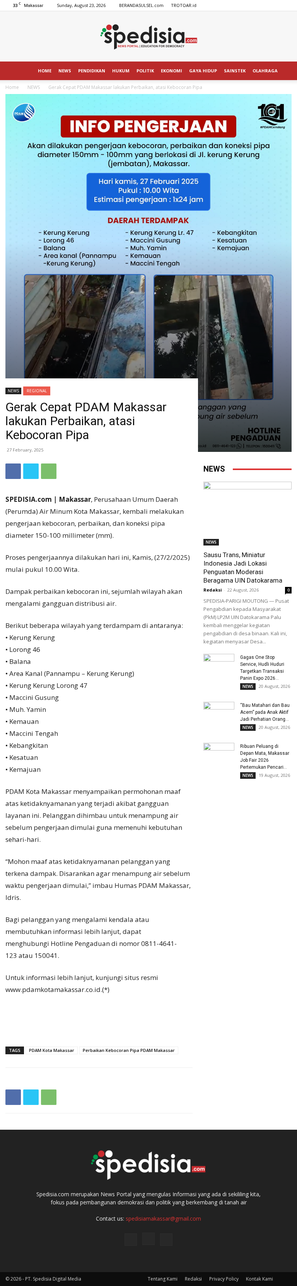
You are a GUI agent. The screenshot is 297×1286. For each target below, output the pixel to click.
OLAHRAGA (265, 71)
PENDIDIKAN (91, 71)
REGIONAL (37, 390)
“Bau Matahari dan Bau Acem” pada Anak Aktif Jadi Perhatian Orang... (265, 712)
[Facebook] (260, 5)
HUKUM (121, 71)
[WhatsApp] (48, 471)
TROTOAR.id (183, 5)
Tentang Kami (163, 1279)
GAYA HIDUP (203, 71)
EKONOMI (171, 71)
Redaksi (212, 590)
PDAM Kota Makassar (51, 1050)
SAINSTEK (235, 71)
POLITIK (145, 71)
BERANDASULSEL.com (141, 5)
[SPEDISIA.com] (148, 37)
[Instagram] (273, 5)
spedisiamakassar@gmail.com (163, 1218)
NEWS (64, 71)
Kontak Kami (259, 1279)
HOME (44, 71)
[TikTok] (286, 5)
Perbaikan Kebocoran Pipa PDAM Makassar (129, 1050)
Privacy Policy (224, 1279)
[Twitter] (31, 471)
